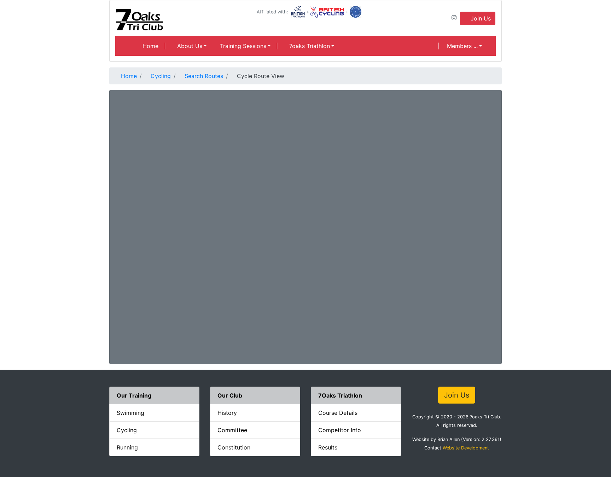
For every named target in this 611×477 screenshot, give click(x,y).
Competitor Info (339, 430)
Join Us (480, 18)
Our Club (229, 395)
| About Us (183, 45)
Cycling (160, 75)
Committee (232, 430)
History (227, 412)
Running (127, 447)
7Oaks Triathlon (340, 395)
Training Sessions (242, 45)
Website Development (466, 448)
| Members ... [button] (457, 45)
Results (327, 447)
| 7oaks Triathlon (303, 45)
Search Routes (203, 75)
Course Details (337, 412)
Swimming (130, 412)
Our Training (134, 395)
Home (149, 45)
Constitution (233, 447)
